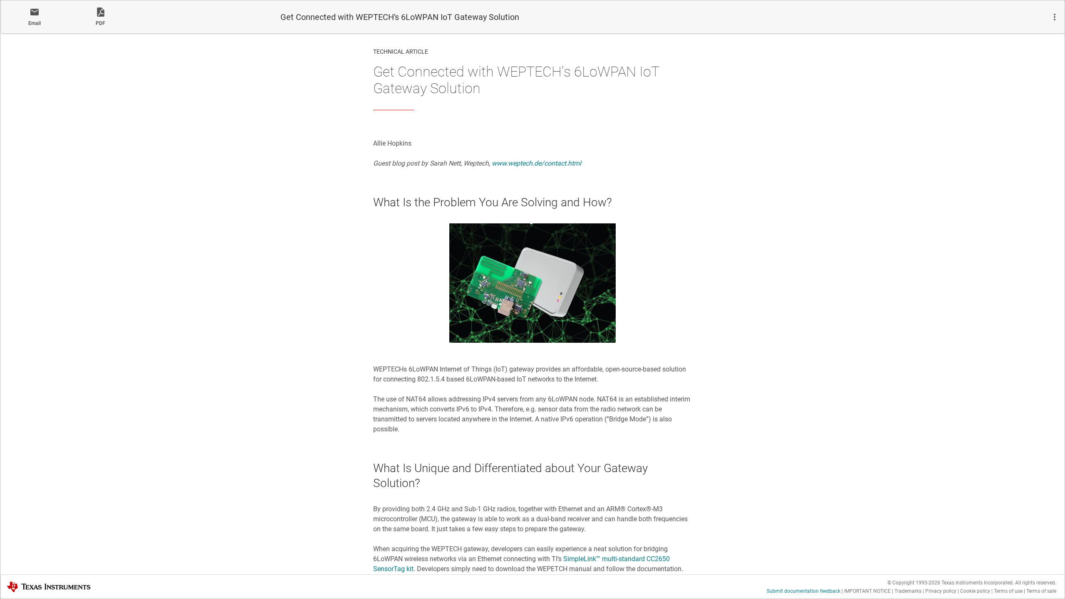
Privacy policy (940, 591)
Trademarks (907, 591)
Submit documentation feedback (803, 591)
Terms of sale (1041, 591)
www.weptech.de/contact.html (536, 163)
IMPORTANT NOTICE (867, 591)
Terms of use (1008, 591)
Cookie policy (975, 591)
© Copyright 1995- (913, 583)
